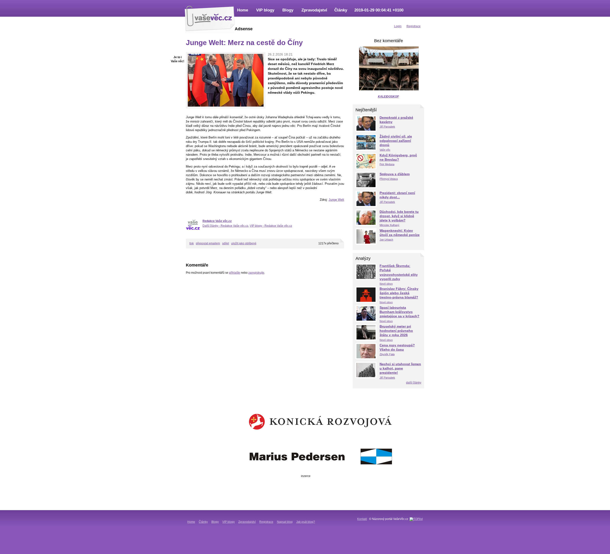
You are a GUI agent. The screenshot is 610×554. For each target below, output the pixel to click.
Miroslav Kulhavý (389, 225)
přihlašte (234, 272)
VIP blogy (265, 10)
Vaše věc (385, 149)
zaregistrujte (256, 272)
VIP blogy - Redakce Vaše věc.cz (271, 225)
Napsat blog (285, 521)
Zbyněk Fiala (387, 354)
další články (413, 382)
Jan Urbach (386, 239)
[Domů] (210, 18)
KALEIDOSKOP (388, 96)
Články (340, 10)
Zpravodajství (314, 10)
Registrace (266, 521)
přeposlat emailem (208, 243)
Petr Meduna (387, 164)
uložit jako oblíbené (243, 243)
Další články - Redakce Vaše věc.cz (225, 225)
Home (242, 10)
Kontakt (362, 519)
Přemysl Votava (389, 178)
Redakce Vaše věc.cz (217, 221)
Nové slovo (386, 283)
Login (398, 26)
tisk (191, 243)
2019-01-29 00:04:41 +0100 (378, 10)
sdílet (225, 243)
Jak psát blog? (305, 521)
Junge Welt (336, 199)
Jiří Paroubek (387, 126)
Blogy (287, 10)
